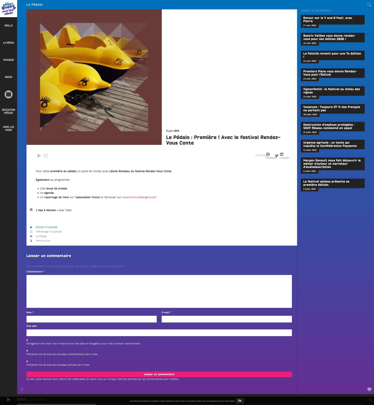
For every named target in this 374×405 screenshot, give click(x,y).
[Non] (372, 401)
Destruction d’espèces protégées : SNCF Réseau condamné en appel (329, 126)
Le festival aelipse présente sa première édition (326, 183)
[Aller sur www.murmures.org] (8, 94)
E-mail (166, 312)
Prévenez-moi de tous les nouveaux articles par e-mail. (58, 364)
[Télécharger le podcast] (45, 155)
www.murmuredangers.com (139, 197)
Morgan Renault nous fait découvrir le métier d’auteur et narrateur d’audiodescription (332, 164)
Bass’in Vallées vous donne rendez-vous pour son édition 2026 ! (329, 37)
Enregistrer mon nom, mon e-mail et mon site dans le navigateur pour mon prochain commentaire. (83, 343)
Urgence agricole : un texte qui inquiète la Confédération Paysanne (330, 144)
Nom (30, 312)
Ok (239, 401)
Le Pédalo (41, 236)
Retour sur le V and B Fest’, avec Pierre (327, 20)
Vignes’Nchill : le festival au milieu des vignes (331, 91)
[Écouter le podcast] (39, 155)
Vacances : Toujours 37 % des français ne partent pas (331, 109)
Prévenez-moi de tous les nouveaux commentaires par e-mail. (62, 354)
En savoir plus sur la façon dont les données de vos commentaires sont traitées (132, 379)
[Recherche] (369, 4)
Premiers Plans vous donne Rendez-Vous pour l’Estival (330, 73)
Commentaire (35, 271)
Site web (31, 326)
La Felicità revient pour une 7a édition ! (332, 55)
